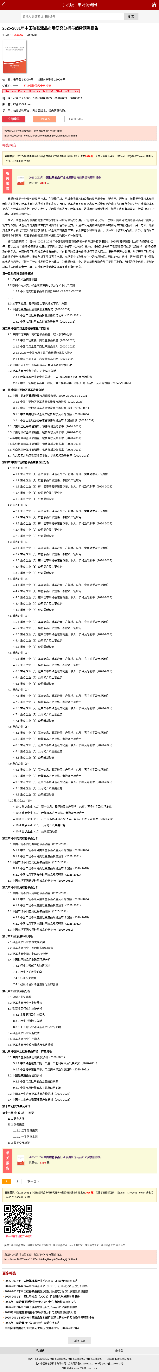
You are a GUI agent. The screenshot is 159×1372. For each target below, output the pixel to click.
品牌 (90, 383)
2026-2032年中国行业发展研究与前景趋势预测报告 (65, 177)
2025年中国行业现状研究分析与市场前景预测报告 (40, 1301)
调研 (18, 241)
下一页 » (33, 1181)
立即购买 (14, 119)
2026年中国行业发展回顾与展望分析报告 (32, 1322)
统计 (28, 279)
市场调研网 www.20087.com (76, 1368)
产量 (44, 1051)
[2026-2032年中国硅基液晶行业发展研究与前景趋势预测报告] (21, 185)
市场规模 (39, 395)
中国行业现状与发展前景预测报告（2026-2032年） (42, 1328)
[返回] (4, 5)
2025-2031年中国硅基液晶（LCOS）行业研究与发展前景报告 (42, 1296)
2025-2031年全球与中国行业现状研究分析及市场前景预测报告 (49, 1317)
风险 (16, 261)
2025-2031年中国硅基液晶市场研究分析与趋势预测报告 (73, 241)
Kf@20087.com (22, 104)
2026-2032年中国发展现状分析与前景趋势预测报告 (41, 1307)
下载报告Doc (76, 119)
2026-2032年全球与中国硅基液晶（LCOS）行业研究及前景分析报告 (46, 1286)
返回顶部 (79, 1340)
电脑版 (119, 1350)
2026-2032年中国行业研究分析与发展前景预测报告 (47, 1291)
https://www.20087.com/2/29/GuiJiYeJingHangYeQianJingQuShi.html (40, 135)
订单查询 (44, 119)
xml (95, 1368)
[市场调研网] (154, 5)
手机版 (68, 5)
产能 (34, 1063)
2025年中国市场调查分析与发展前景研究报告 (40, 1312)
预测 (45, 1057)
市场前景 (10, 256)
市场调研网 (87, 5)
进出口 (27, 1075)
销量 (44, 321)
